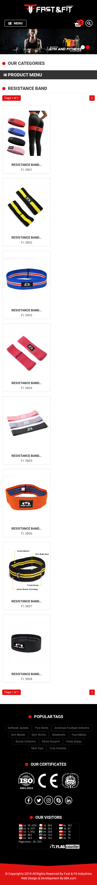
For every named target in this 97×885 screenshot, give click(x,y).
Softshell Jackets (18, 728)
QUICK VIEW (30, 151)
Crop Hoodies (58, 748)
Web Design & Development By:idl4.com (48, 878)
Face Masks (79, 734)
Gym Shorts (39, 734)
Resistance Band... (27, 165)
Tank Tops (37, 748)
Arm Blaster (18, 734)
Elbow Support (51, 741)
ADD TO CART (29, 158)
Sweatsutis (58, 734)
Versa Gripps (74, 741)
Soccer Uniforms (26, 741)
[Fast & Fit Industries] (48, 9)
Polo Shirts (41, 728)
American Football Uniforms (72, 728)
